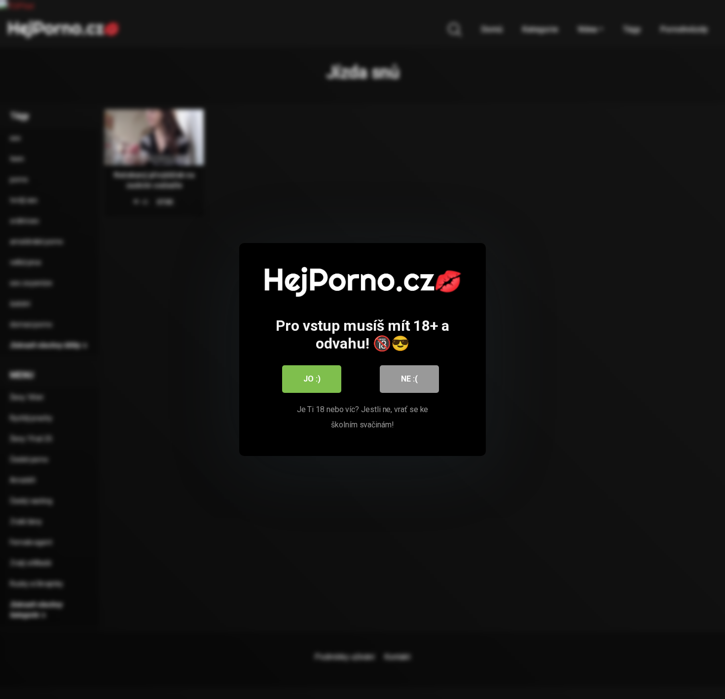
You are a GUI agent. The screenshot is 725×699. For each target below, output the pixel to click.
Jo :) (312, 379)
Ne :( (409, 379)
